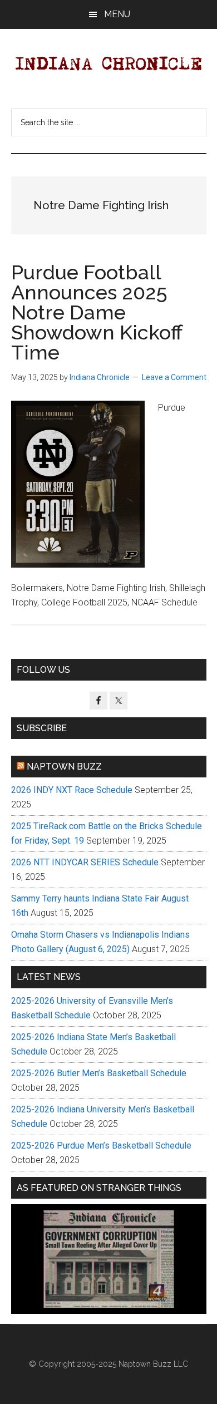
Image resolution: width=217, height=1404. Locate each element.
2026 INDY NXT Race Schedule (71, 790)
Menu (117, 14)
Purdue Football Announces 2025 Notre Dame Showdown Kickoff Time (97, 312)
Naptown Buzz (64, 766)
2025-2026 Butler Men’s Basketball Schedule (98, 1073)
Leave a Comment (174, 377)
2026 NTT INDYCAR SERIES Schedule (85, 862)
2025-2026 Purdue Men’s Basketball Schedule (101, 1145)
